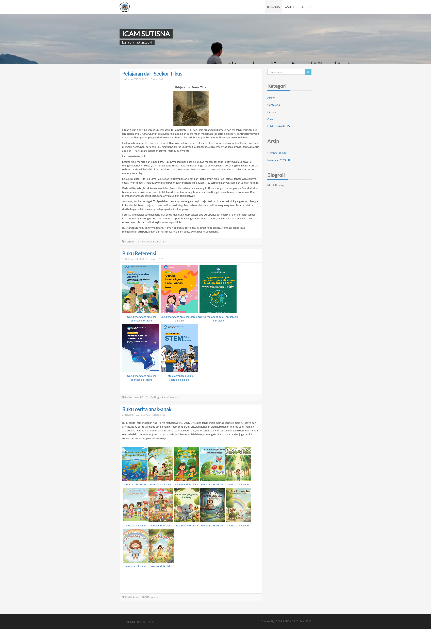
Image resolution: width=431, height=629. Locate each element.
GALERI (289, 6)
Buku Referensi (139, 253)
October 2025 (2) (277, 152)
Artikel (271, 97)
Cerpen (129, 241)
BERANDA (273, 6)
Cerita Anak (132, 597)
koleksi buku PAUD (136, 397)
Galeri (270, 119)
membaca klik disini (212, 484)
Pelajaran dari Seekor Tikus (152, 73)
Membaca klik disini (135, 484)
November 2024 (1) (278, 160)
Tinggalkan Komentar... (152, 241)
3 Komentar (152, 597)
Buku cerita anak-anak (147, 409)
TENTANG (305, 6)
